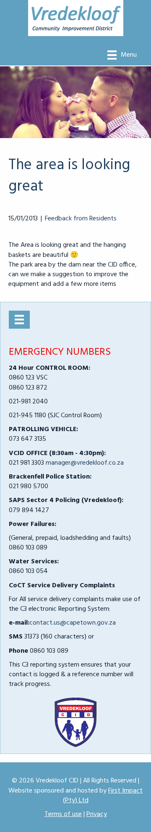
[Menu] (19, 319)
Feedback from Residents (81, 218)
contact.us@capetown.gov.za (72, 622)
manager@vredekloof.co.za (85, 463)
